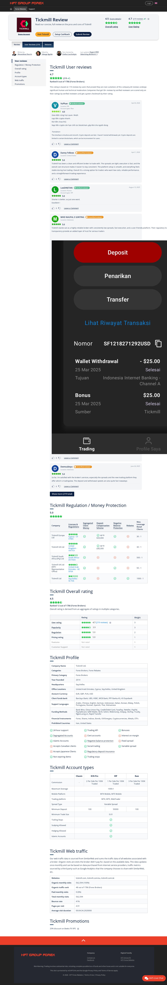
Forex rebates (20, 9)
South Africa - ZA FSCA (74, 558)
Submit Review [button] (82, 34)
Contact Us (91, 958)
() (139, 19)
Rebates (48, 44)
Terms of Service (107, 970)
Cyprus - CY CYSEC (73, 537)
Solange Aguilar (47, 54)
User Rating (133, 26)
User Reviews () (32, 44)
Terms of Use (89, 975)
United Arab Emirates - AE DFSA (74, 569)
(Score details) (115, 19)
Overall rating (111, 26)
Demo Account (24, 34)
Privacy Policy (93, 970)
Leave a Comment (71, 144)
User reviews (21, 61)
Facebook (90, 960)
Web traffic (19, 80)
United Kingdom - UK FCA (72, 548)
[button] (156, 3)
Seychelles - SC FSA (73, 579)
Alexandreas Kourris (25, 54)
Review (17, 44)
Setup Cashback (62, 34)
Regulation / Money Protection (27, 65)
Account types (21, 76)
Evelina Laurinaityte (69, 54)
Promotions (20, 84)
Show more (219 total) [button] (62, 494)
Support (32, 9)
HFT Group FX (126, 958)
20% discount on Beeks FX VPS (63, 928)
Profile (17, 72)
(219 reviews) (102, 622)
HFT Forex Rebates (127, 960)
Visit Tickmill (43, 34)
